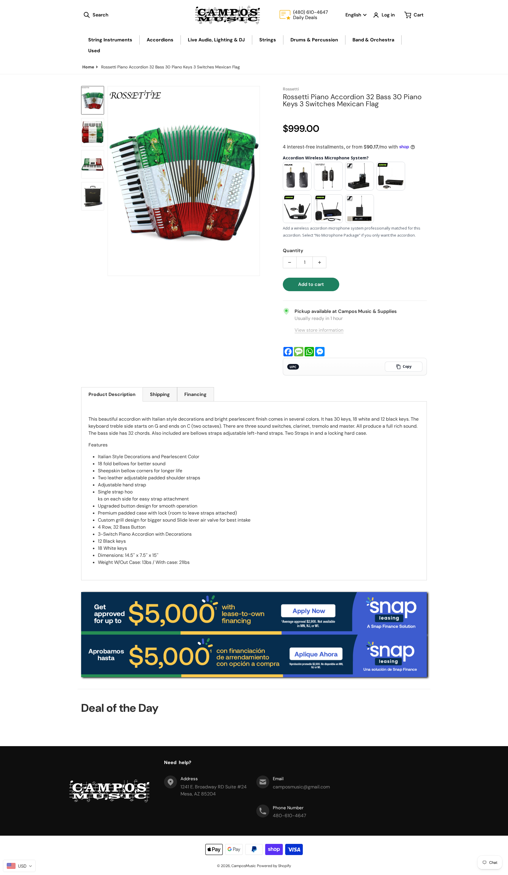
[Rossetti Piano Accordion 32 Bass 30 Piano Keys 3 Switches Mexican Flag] (92, 100)
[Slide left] (111, 181)
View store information (319, 330)
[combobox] (19, 866)
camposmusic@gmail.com (301, 787)
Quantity (293, 250)
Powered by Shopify (274, 865)
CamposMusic (243, 865)
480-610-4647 (289, 815)
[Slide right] (256, 181)
